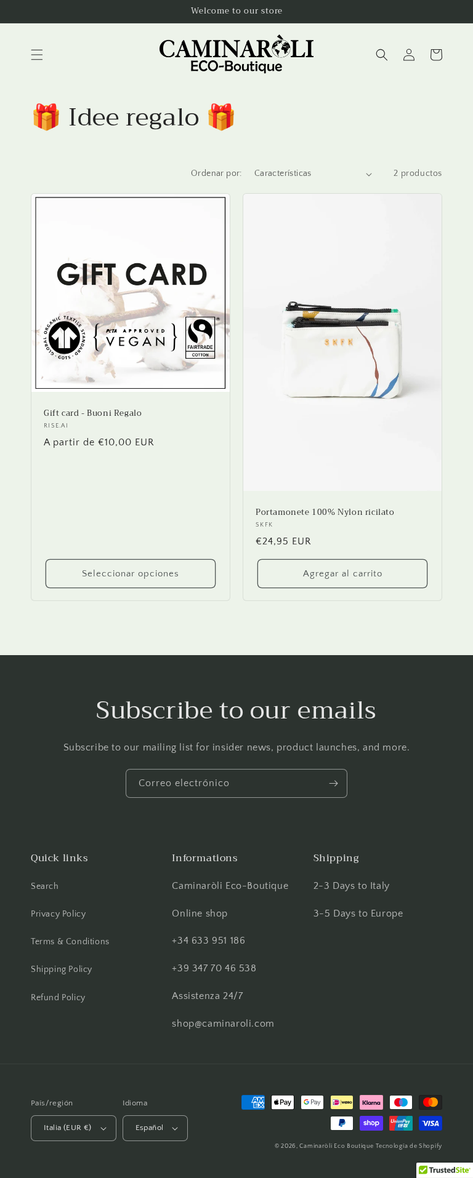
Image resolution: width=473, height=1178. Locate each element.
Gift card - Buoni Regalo (93, 413)
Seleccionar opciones (130, 573)
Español (149, 1127)
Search (45, 886)
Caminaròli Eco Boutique (336, 1146)
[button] (37, 54)
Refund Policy (58, 998)
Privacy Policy (58, 914)
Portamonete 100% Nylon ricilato (325, 512)
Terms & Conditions (70, 942)
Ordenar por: (216, 173)
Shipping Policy (61, 969)
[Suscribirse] (333, 783)
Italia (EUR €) (68, 1127)
